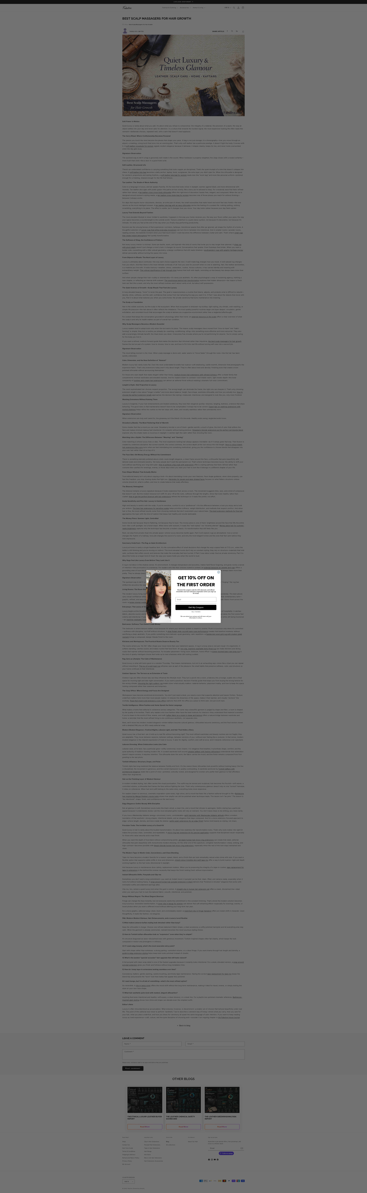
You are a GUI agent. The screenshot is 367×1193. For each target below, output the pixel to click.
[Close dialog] (219, 572)
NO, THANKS (196, 612)
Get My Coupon (195, 607)
